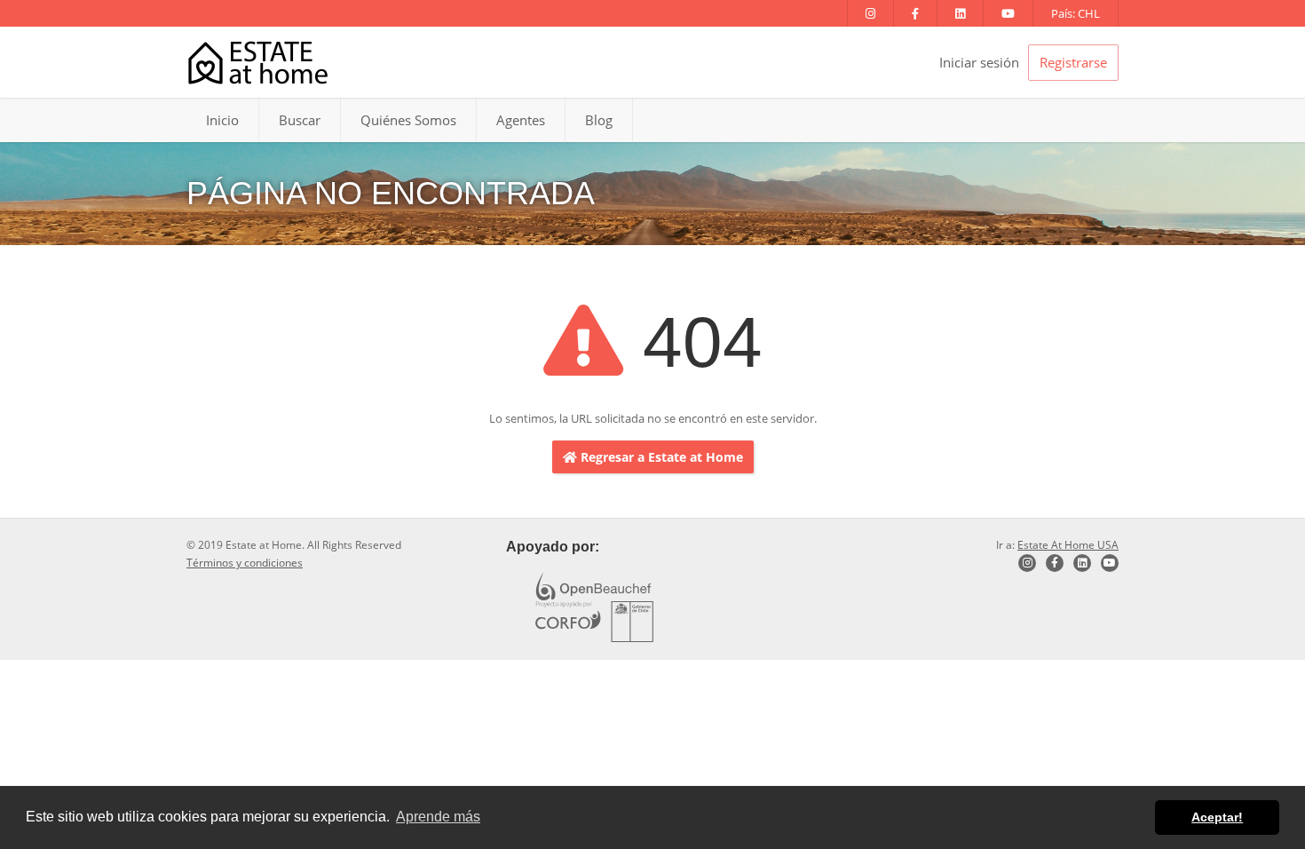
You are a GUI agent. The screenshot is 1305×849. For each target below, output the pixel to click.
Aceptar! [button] (1217, 817)
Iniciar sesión (979, 62)
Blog (599, 120)
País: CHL (1075, 13)
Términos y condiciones (244, 562)
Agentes (520, 120)
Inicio (222, 120)
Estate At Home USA (1068, 544)
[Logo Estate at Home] (257, 62)
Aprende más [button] (438, 816)
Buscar (299, 120)
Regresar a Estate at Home (660, 456)
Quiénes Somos (408, 120)
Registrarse (1073, 62)
